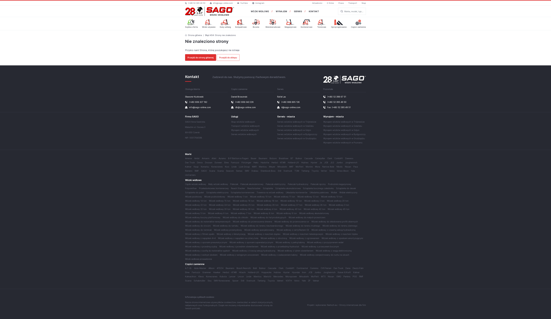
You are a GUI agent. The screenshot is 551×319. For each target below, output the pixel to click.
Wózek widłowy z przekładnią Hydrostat (280, 246)
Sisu (210, 280)
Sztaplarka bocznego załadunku (318, 188)
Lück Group (244, 166)
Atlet (214, 158)
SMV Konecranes (222, 280)
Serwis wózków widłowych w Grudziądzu (296, 138)
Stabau (254, 171)
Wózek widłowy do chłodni (235, 217)
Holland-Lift (293, 162)
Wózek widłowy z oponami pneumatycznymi (206, 242)
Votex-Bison (343, 171)
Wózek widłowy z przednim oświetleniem (238, 246)
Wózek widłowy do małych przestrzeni (307, 217)
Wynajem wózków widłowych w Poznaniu (342, 142)
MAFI (254, 166)
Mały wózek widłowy (218, 184)
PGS (355, 276)
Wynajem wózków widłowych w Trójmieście (344, 122)
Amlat (197, 158)
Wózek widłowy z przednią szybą (201, 246)
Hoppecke (266, 272)
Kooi (227, 166)
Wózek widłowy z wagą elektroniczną (334, 250)
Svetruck (288, 171)
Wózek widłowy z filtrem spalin (199, 234)
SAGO (204, 171)
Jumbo (339, 162)
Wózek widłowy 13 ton (331, 196)
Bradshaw (283, 158)
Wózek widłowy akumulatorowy (314, 213)
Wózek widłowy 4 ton (267, 209)
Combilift (338, 158)
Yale (353, 171)
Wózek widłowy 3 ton (339, 205)
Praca (341, 3)
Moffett (299, 166)
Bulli (255, 268)
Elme (226, 162)
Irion (304, 272)
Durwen (218, 162)
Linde (234, 166)
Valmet (280, 280)
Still (279, 171)
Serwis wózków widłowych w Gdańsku (295, 126)
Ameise (188, 158)
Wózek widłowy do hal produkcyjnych (268, 217)
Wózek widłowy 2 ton (314, 201)
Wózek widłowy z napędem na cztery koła (238, 238)
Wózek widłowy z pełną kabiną (290, 242)
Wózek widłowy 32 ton (196, 209)
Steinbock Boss (268, 171)
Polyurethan (191, 188)
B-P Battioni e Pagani (238, 158)
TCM (296, 171)
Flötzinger (246, 162)
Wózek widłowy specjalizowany (259, 230)
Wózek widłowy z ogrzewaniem (304, 238)
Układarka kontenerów (296, 192)
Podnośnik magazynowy (339, 184)
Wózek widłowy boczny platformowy (202, 217)
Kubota (223, 276)
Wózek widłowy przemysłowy (228, 230)
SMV (247, 171)
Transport (352, 3)
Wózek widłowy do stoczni (198, 226)
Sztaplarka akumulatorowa (288, 188)
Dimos (200, 162)
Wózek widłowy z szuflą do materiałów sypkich (207, 250)
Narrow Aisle (328, 166)
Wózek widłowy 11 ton (284, 196)
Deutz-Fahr (358, 268)
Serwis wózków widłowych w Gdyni (294, 130)
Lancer (232, 276)
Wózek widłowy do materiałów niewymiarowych (207, 221)
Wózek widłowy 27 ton (291, 205)
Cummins (314, 268)
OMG (338, 276)
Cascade (308, 158)
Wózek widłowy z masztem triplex (341, 234)
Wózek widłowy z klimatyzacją (231, 234)
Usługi (234, 116)
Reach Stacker (238, 188)
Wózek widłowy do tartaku (225, 226)
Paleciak (234, 184)
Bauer (253, 158)
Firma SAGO (192, 116)
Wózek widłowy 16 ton (243, 201)
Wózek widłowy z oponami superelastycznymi (251, 242)
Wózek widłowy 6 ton (218, 213)
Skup (364, 3)
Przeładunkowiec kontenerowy (214, 188)
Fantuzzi (235, 162)
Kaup (196, 166)
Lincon (241, 276)
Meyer (272, 166)
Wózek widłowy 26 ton (268, 205)
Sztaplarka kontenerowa (242, 192)
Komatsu (205, 166)
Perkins (347, 276)
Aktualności (317, 3)
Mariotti (267, 276)
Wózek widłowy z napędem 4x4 (200, 238)
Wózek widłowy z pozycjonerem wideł (325, 242)
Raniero (188, 171)
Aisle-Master (200, 268)
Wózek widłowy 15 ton (219, 201)
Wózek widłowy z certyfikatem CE (293, 230)
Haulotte (265, 162)
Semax (239, 171)
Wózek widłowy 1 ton (237, 196)
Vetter (324, 171)
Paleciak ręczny (318, 184)
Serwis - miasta (286, 116)
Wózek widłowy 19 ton (291, 201)
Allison (211, 268)
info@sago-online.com (223, 3)
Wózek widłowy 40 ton (290, 209)
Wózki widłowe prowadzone (198, 259)
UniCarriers (190, 175)
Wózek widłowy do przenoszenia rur (291, 221)
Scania (220, 171)
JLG (332, 162)
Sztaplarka (268, 188)
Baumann (263, 158)
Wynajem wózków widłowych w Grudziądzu (344, 138)
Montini (309, 166)
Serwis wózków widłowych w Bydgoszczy (297, 134)
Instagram (259, 3)
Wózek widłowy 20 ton (338, 201)
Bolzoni (273, 158)
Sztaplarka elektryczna (217, 192)
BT (292, 158)
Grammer (206, 272)
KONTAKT (314, 11)
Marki (188, 154)
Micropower (291, 276)
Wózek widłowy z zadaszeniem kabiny (279, 255)
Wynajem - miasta (333, 116)
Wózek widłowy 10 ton (260, 196)
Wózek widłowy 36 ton (243, 209)
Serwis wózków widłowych (244, 134)
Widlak (334, 192)
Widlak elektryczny (348, 192)
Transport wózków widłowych (245, 126)
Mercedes (278, 276)
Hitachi (242, 272)
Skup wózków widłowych (243, 122)
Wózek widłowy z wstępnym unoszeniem (239, 255)
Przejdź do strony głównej (201, 57)
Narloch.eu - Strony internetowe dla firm (346, 305)
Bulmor (299, 158)
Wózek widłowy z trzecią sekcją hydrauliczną (253, 250)
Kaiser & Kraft (344, 272)
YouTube (244, 3)
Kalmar (188, 166)
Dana (348, 268)
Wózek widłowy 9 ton (286, 213)
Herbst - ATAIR (278, 162)
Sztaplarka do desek (346, 188)
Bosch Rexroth (244, 268)
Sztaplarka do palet (194, 192)
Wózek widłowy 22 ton (196, 205)
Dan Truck (190, 162)
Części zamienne (194, 264)
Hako (256, 162)
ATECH (220, 268)
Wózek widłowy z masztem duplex (264, 234)
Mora (317, 166)
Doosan (208, 162)
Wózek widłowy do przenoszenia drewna (252, 221)
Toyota (315, 171)
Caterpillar (320, 158)
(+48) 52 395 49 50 (196, 3)
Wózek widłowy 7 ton (241, 213)
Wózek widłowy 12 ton (308, 196)
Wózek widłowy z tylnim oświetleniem (295, 250)
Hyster (314, 162)
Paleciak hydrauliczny (298, 184)
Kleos (201, 276)
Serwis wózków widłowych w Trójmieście (296, 122)
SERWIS (298, 11)
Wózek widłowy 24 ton (220, 205)
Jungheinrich (351, 162)
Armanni (205, 158)
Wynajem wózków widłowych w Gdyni (341, 130)
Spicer (235, 280)
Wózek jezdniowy (193, 196)
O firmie (330, 3)
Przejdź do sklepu (228, 57)
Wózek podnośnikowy (214, 196)
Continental (302, 268)
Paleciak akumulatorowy (251, 184)
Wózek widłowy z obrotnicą (274, 238)
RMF (197, 171)
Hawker (216, 272)
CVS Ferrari (326, 268)
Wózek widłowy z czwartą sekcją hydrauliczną (333, 230)
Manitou (263, 166)
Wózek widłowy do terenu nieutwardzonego (262, 226)
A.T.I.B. (188, 268)
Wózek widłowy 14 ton (196, 201)
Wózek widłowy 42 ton (314, 209)
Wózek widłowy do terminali (198, 230)
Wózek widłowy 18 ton (267, 201)
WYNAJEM (281, 11)
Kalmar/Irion (190, 276)
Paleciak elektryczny (276, 184)
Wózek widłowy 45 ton (338, 209)
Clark (329, 158)
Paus (355, 166)
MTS (323, 276)
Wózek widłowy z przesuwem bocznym (320, 246)
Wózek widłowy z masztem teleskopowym (303, 234)
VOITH (289, 280)
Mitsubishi (282, 166)
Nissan (348, 166)
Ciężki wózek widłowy (195, 184)
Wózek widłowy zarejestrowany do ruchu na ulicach (324, 255)
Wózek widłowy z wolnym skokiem (201, 255)
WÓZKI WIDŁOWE (260, 11)
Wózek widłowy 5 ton (195, 213)
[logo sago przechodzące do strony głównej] (209, 11)
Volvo (332, 171)
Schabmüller (199, 280)
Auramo (222, 158)
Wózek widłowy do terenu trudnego (303, 226)
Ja (321, 162)
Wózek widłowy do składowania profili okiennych (334, 221)
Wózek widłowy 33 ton (219, 209)
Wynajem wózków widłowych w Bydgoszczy (344, 134)
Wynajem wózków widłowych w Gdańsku (342, 126)
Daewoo (349, 158)
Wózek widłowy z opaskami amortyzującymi (342, 238)
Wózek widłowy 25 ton (244, 205)
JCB (326, 162)
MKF (291, 166)
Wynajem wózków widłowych (245, 130)
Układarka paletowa (319, 192)
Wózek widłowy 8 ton (264, 213)
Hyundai (296, 272)
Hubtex (305, 162)
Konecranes (217, 166)
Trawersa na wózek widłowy (270, 192)
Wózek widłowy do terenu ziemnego (339, 226)
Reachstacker (254, 188)
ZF (309, 280)
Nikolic (339, 166)
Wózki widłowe (193, 180)
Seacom (230, 171)
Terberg (305, 171)
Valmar (316, 280)
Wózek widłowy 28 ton (315, 205)
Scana (212, 171)
